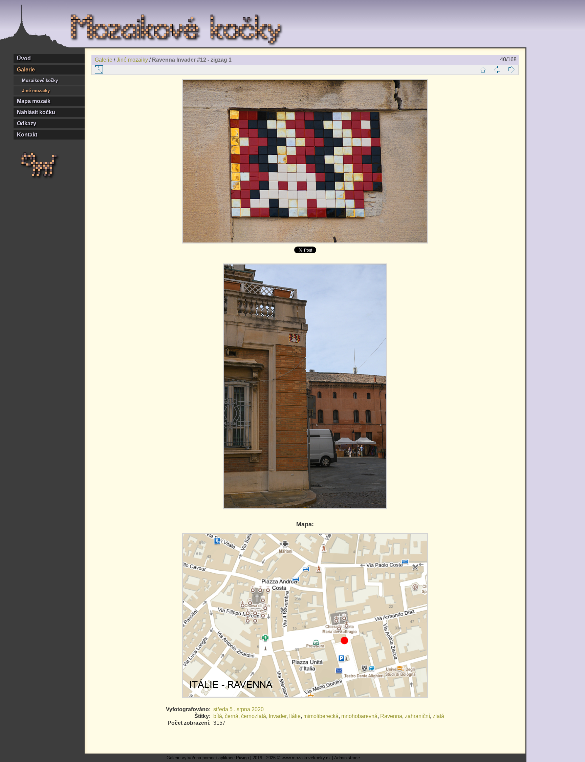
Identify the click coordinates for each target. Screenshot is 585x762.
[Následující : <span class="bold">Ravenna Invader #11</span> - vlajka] (511, 69)
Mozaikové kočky (40, 80)
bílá (217, 716)
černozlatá (253, 716)
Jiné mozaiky (36, 90)
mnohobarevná (359, 716)
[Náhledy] (483, 69)
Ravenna (391, 716)
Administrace (347, 757)
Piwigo (242, 757)
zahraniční (417, 716)
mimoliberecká (321, 716)
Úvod (24, 58)
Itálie (295, 716)
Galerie (26, 69)
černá (231, 716)
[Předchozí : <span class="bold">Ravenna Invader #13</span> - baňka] (497, 69)
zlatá (438, 716)
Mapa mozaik (33, 101)
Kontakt (27, 134)
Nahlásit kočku (36, 112)
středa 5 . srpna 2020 (238, 709)
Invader (277, 716)
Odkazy (26, 123)
